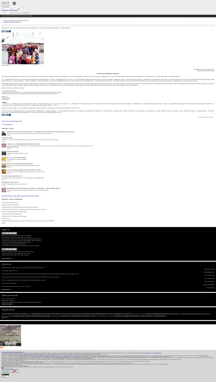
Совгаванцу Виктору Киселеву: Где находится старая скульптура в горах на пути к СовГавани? (28, 220)
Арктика (29, 314)
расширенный (25, 12)
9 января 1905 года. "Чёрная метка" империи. (14, 216)
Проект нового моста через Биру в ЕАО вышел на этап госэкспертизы (16, 235)
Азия (3, 314)
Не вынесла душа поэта (10, 182)
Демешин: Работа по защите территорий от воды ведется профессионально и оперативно (20, 245)
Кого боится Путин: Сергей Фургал (9, 283)
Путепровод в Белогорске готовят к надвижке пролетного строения (16, 253)
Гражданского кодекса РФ (203, 355)
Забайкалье (134, 314)
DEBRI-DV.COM (10, 369)
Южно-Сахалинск (154, 316)
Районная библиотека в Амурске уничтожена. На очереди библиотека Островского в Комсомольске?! (23, 267)
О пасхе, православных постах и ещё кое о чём (24, 170)
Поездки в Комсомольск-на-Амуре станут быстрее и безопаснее (15, 255)
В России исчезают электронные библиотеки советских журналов (20, 207)
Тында (103, 316)
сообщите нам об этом (24, 365)
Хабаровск (118, 316)
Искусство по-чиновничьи (16, 157)
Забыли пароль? (14, 10)
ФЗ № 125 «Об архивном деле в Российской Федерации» (45, 355)
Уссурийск (112, 316)
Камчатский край (153, 314)
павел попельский (209, 269)
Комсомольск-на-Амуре (169, 314)
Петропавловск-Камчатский (24, 316)
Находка (208, 314)
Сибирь (97, 316)
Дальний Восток (120, 314)
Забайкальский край (141, 314)
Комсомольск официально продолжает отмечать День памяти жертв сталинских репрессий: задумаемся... (24, 280)
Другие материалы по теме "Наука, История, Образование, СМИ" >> (21, 195)
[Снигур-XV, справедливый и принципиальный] (4, 147)
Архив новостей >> (7, 258)
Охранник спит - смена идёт (7, 300)
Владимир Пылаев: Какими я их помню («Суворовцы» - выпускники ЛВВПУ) (33, 188)
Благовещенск (47, 314)
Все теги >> (5, 317)
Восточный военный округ (72, 314)
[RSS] (1, 347)
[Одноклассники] (5, 31)
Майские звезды (12, 151)
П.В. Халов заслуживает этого (10, 202)
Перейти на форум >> (8, 304)
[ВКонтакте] (3, 31)
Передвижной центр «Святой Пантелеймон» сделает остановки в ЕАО (16, 237)
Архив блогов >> (7, 289)
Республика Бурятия (55, 316)
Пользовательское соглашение (7, 352)
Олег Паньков (210, 287)
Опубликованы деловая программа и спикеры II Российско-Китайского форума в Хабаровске (21, 240)
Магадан (189, 314)
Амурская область (12, 314)
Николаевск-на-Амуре (8, 316)
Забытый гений (7, 138)
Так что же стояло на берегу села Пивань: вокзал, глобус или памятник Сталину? (24, 209)
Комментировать (8, 124)
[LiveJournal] (10, 31)
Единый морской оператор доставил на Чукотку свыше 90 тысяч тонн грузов (18, 251)
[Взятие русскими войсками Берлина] (4, 167)
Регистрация (5, 10)
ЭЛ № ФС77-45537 (27, 354)
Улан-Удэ (107, 316)
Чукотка (144, 316)
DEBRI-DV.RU (16, 369)
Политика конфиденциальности (18, 352)
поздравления (5, 218)
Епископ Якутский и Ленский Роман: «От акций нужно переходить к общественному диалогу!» (41, 131)
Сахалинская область (88, 316)
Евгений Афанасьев (209, 272)
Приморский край (42, 316)
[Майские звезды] (4, 154)
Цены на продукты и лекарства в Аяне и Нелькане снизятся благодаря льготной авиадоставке (21, 239)
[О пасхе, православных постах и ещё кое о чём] (4, 173)
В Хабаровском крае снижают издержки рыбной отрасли (14, 244)
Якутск (163, 316)
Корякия (179, 313)
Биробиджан (37, 314)
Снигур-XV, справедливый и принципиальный (23, 144)
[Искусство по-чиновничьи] (4, 161)
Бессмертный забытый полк (12, 176)
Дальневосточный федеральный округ (98, 314)
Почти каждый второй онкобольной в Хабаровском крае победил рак (16, 242)
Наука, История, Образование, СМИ (12, 121)
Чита (139, 316)
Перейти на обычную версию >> (12, 22)
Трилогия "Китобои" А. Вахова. (10, 204)
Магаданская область (199, 314)
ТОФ (101, 316)
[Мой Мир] (7, 31)
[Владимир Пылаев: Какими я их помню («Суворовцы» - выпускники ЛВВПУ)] (4, 191)
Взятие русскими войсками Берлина (20, 163)
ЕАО (129, 314)
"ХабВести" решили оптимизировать (12, 213)
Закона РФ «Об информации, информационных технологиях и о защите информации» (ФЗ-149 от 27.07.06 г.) (70, 356)
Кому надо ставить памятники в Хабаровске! (14, 211)
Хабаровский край (130, 316)
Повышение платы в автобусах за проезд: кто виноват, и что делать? (16, 286)
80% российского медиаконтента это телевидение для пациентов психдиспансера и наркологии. (22, 302)
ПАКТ (3, 223)
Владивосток (58, 314)
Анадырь (23, 314)
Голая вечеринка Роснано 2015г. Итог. (10, 270)
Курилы (184, 314)
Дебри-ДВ (5, 3)
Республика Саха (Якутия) (70, 316)
